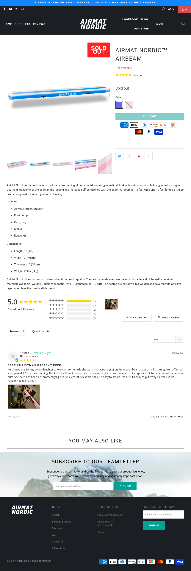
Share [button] (15, 416)
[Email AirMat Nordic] (22, 9)
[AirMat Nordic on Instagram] (16, 9)
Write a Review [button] (170, 317)
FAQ (27, 24)
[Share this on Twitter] (119, 156)
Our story (142, 28)
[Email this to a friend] (149, 156)
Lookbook (130, 19)
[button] (173, 416)
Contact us (57, 541)
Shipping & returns (61, 521)
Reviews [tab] (15, 331)
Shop (18, 24)
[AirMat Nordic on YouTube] (10, 9)
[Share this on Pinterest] (139, 156)
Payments (57, 528)
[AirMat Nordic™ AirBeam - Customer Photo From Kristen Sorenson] (111, 304)
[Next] (109, 95)
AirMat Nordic (22, 560)
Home (8, 24)
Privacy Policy (59, 548)
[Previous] (9, 95)
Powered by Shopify (40, 560)
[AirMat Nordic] (93, 24)
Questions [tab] (38, 331)
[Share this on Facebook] (129, 156)
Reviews (39, 24)
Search (56, 515)
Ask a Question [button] (138, 317)
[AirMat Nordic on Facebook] (4, 9)
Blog (144, 19)
